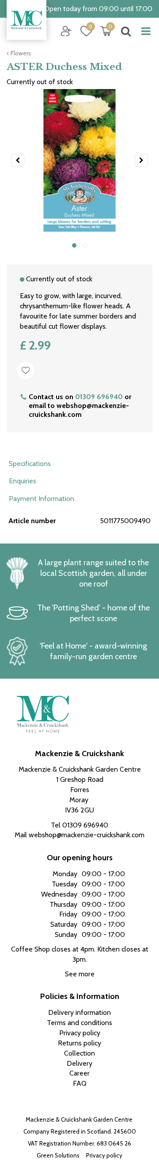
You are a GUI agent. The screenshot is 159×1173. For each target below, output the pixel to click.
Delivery (79, 1063)
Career (79, 1073)
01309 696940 (99, 396)
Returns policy (79, 1043)
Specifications (30, 463)
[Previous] (17, 160)
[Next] (141, 160)
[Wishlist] (86, 31)
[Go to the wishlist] (83, 31)
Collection (79, 1053)
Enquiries (22, 481)
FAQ (80, 1083)
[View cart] (106, 31)
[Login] (66, 31)
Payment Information (41, 498)
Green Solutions (58, 1155)
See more (80, 974)
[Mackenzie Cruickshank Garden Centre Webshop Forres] (26, 20)
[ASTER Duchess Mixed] (79, 160)
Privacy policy (104, 1155)
